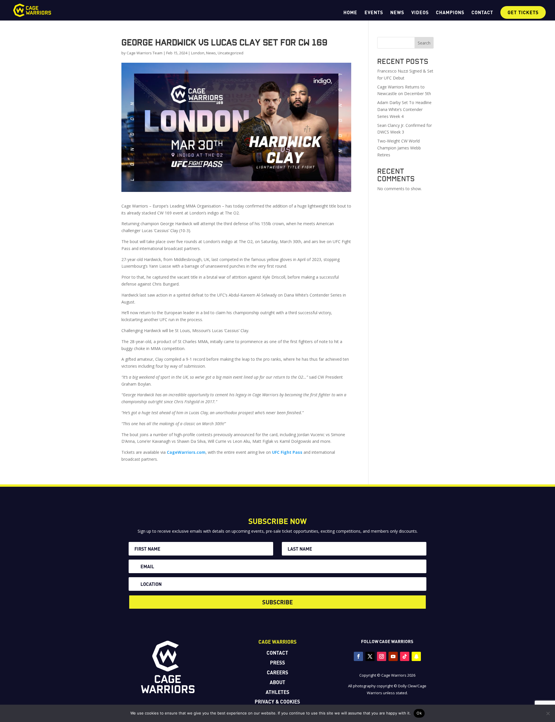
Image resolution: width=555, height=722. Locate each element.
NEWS (397, 12)
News (211, 52)
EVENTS (374, 12)
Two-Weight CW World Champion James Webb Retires (399, 148)
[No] (548, 713)
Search (424, 43)
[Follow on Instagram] (381, 656)
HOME (350, 12)
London (197, 52)
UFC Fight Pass (287, 452)
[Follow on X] (370, 656)
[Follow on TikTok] (404, 656)
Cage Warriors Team (144, 52)
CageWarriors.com (186, 452)
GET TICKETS (523, 12)
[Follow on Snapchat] (416, 656)
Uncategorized (230, 52)
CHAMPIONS (450, 12)
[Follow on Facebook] (358, 656)
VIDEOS (420, 12)
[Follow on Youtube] (393, 656)
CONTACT (482, 12)
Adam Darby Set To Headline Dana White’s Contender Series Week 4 (404, 109)
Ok (419, 713)
